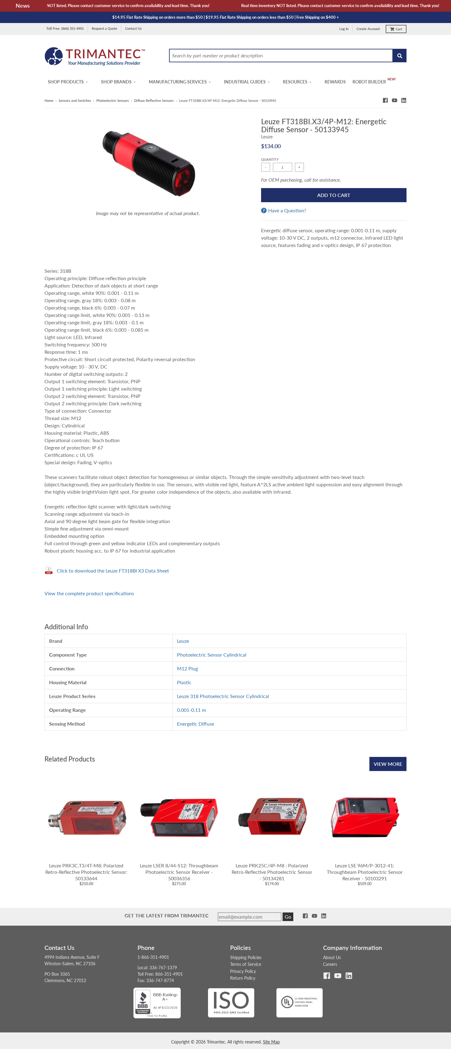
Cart (399, 29)
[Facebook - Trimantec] (385, 100)
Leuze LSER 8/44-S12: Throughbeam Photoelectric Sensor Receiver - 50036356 (179, 871)
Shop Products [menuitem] (66, 81)
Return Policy (242, 978)
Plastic (184, 682)
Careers (330, 964)
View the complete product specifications (89, 593)
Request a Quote (104, 28)
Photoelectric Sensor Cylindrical (211, 655)
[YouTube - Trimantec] (394, 100)
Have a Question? (287, 210)
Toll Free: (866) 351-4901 (65, 28)
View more (388, 764)
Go (288, 917)
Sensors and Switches (75, 100)
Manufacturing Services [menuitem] (178, 81)
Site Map (271, 1041)
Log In (344, 29)
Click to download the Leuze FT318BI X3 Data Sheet (113, 570)
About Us (332, 957)
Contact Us (133, 28)
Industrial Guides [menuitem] (245, 81)
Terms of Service (245, 964)
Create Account (368, 29)
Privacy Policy (243, 971)
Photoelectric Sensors (112, 100)
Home (48, 100)
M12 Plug (187, 668)
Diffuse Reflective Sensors (154, 100)
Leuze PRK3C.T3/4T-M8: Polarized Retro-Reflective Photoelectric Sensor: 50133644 (86, 871)
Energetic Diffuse (195, 724)
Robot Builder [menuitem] (369, 81)
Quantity (270, 159)
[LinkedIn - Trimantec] (404, 100)
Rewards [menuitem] (335, 81)
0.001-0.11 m (191, 710)
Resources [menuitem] (295, 81)
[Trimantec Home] (95, 58)
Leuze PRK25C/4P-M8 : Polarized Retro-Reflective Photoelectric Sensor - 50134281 (272, 871)
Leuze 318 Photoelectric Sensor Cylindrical (223, 696)
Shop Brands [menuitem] (116, 81)
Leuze (267, 136)
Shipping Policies (245, 957)
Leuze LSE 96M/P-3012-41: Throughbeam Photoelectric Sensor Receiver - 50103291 (365, 871)
